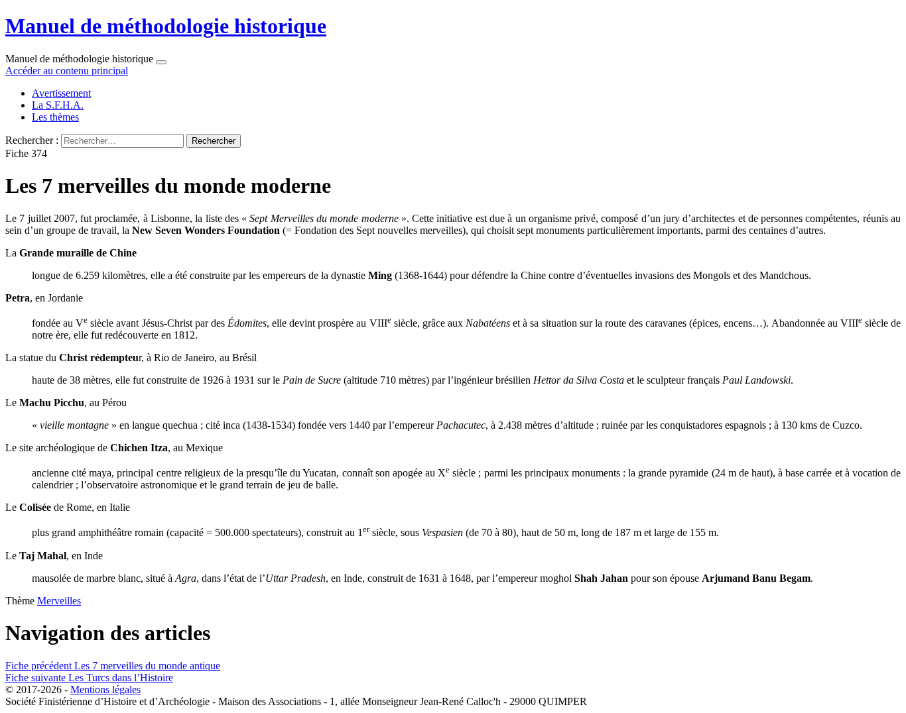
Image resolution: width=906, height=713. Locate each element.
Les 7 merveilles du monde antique (112, 665)
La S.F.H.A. (58, 105)
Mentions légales (105, 689)
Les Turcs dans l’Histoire (89, 677)
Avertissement (61, 93)
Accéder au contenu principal (66, 70)
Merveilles (59, 600)
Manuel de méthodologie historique (165, 26)
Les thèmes (55, 117)
